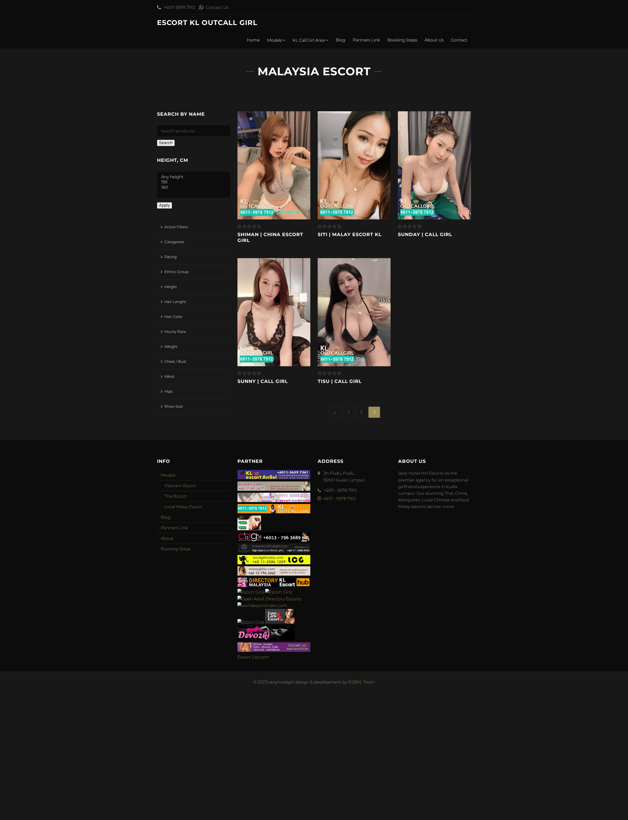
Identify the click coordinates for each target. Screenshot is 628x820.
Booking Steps (402, 40)
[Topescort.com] (250, 622)
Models (275, 40)
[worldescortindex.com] (262, 605)
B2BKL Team (361, 682)
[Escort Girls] (250, 592)
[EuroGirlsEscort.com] (280, 622)
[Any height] (193, 176)
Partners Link (366, 40)
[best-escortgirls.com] (249, 528)
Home (253, 40)
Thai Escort (175, 496)
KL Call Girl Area (309, 40)
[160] (193, 187)
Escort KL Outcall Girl (207, 22)
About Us (434, 40)
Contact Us (217, 7)
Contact (459, 40)
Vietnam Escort (180, 485)
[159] (193, 182)
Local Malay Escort (183, 506)
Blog (340, 40)
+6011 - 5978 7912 (338, 498)
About (167, 538)
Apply (164, 205)
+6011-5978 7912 (179, 7)
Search (166, 142)
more (448, 506)
